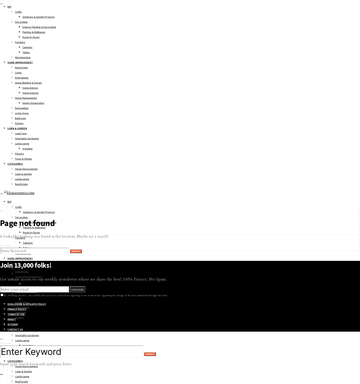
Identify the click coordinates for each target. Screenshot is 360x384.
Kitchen (19, 123)
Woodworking (23, 57)
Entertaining (21, 77)
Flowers (19, 153)
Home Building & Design (28, 82)
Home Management (26, 98)
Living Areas (22, 113)
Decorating (21, 22)
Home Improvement (20, 62)
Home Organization (33, 103)
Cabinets (27, 47)
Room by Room (31, 37)
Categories (15, 164)
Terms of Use (16, 314)
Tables (26, 52)
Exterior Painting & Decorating (39, 27)
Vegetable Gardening (27, 138)
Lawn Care (21, 133)
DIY (9, 6)
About (12, 319)
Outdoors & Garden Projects (38, 17)
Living (18, 72)
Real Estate (21, 67)
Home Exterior (30, 93)
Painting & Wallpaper (33, 32)
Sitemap (13, 324)
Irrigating (27, 148)
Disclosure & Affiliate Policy (27, 304)
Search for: (5, 245)
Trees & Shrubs (23, 158)
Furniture (20, 42)
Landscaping (22, 143)
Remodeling (21, 108)
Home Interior (30, 88)
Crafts (18, 12)
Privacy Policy (17, 309)
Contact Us (15, 329)
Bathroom (20, 118)
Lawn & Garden (17, 128)
